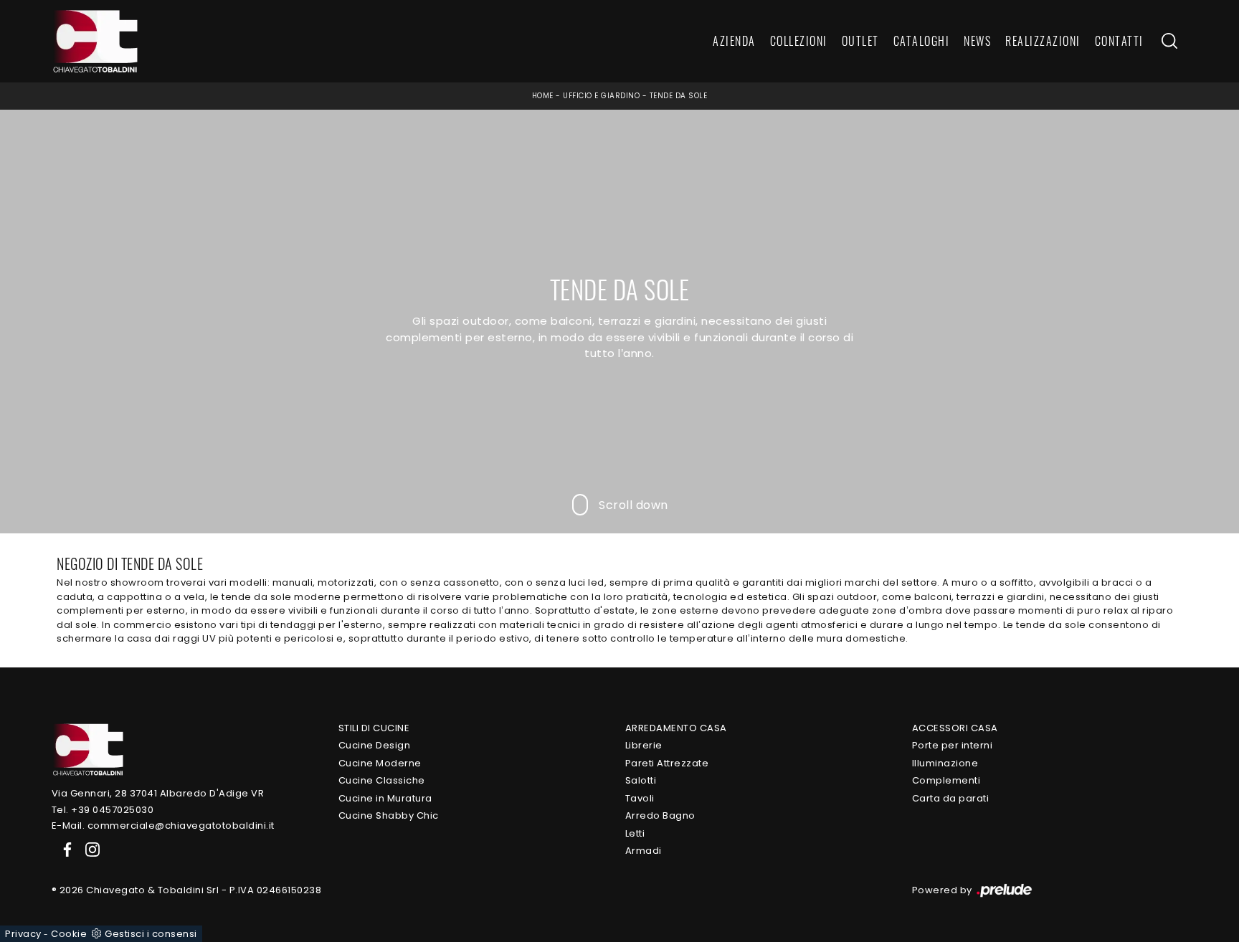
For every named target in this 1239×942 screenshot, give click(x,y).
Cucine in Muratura (385, 798)
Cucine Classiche (381, 780)
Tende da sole (679, 95)
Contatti (1119, 41)
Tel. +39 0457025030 (103, 810)
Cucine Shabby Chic (388, 815)
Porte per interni (952, 745)
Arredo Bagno (660, 815)
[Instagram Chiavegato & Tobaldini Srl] (88, 849)
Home (543, 95)
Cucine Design (374, 745)
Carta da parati (950, 798)
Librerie (644, 745)
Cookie (69, 934)
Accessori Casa (955, 728)
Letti (635, 833)
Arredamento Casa (676, 728)
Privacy (23, 934)
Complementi (946, 780)
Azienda (734, 41)
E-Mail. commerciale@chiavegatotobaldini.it (163, 825)
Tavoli (640, 798)
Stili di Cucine (374, 728)
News (977, 41)
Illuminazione (945, 763)
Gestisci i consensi (151, 934)
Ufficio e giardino (601, 95)
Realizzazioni (1043, 41)
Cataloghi (921, 41)
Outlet (860, 41)
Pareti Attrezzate (667, 763)
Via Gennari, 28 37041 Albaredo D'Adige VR (158, 793)
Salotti (641, 780)
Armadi (643, 850)
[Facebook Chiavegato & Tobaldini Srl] (64, 849)
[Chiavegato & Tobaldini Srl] (87, 749)
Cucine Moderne (380, 763)
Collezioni (798, 41)
